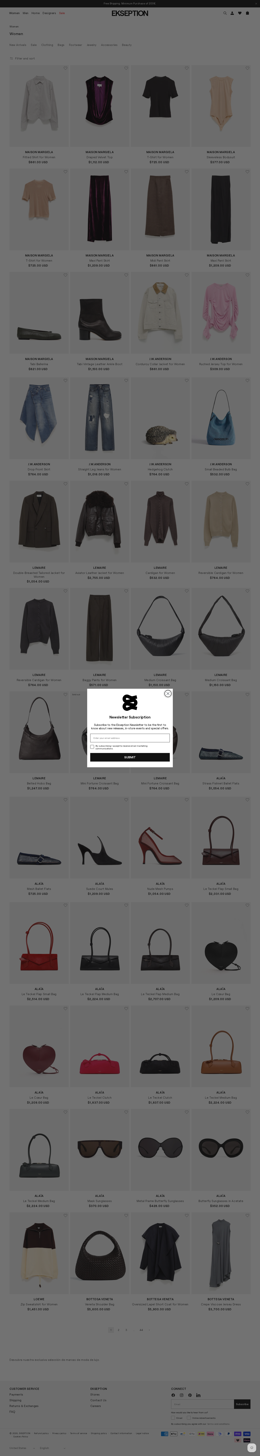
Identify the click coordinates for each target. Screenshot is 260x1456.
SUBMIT (130, 757)
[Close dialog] (168, 693)
